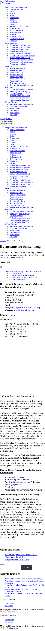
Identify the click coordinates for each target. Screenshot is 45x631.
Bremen (12, 20)
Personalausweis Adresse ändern (21, 62)
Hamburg (13, 22)
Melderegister (15, 111)
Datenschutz (9, 604)
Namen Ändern (15, 108)
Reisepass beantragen (17, 68)
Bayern (12, 11)
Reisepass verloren (16, 75)
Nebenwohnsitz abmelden (19, 100)
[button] (28, 7)
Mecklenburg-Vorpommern (20, 26)
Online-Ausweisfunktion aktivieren (22, 56)
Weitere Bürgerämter (18, 279)
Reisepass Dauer (16, 81)
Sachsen (13, 34)
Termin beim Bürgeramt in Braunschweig (25, 277)
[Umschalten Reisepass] (40, 189)
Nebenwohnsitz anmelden (19, 98)
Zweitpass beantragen (18, 83)
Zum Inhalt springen (7, 1)
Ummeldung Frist (16, 94)
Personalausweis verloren (19, 49)
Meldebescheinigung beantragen (21, 104)
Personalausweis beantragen (20, 45)
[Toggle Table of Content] (1, 268)
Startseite (3, 241)
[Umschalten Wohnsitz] (40, 210)
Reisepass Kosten (16, 70)
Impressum (9, 606)
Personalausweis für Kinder (20, 58)
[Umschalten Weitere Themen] (40, 224)
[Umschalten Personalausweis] (40, 163)
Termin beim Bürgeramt (18, 106)
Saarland (13, 13)
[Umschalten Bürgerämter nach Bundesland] (40, 128)
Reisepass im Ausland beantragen (22, 85)
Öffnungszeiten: (17, 273)
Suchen (2, 564)
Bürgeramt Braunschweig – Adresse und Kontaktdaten (23, 272)
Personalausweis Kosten (18, 51)
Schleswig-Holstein (17, 39)
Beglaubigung (15, 113)
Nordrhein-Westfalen (17, 30)
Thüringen (13, 41)
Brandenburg (14, 18)
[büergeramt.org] (6, 3)
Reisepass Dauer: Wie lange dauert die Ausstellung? (23, 579)
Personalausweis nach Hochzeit (21, 60)
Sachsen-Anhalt (15, 37)
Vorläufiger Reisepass (18, 72)
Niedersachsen (15, 28)
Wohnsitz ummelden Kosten (20, 96)
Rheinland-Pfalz (15, 32)
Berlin (12, 16)
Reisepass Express (16, 77)
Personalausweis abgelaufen (20, 47)
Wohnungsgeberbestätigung (20, 92)
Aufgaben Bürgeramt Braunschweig (23, 275)
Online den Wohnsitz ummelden (21, 89)
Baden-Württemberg (17, 9)
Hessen (12, 24)
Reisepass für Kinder (17, 79)
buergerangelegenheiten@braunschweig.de (23, 307)
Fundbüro (13, 115)
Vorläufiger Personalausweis (20, 53)
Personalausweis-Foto (18, 64)
